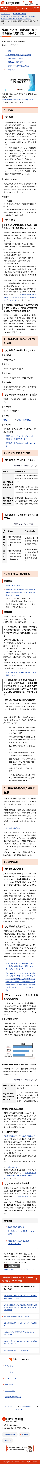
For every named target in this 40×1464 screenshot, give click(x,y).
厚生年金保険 (5, 16)
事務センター (8, 420)
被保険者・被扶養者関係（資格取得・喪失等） (16, 19)
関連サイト (20, 1409)
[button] (25, 3)
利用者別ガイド (10, 1366)
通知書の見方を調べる (13, 1397)
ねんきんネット (10, 1378)
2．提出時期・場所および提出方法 (18, 55)
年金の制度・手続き (5, 8)
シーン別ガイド (10, 1372)
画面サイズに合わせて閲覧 (23, 466)
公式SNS (8, 1440)
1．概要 (8, 51)
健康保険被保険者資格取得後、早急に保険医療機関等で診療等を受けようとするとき (19, 297)
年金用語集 (9, 1384)
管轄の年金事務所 (24, 420)
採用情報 (25, 1434)
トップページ (5, 14)
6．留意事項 (10, 70)
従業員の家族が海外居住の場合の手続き (16, 1316)
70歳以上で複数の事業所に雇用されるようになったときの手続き (20, 1333)
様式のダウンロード (15, 8)
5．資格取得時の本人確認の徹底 (17, 66)
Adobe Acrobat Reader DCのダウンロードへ (20, 1269)
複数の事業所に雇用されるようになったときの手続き (20, 1324)
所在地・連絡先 (10, 1434)
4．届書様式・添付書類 (14, 62)
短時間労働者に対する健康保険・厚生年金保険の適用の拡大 (19, 1175)
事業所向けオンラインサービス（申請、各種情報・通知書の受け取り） (20, 437)
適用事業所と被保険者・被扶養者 (24, 16)
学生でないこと (14, 1167)
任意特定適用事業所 (27, 1136)
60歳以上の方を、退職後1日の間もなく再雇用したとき (21, 674)
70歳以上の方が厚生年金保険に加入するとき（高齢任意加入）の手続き (20, 1342)
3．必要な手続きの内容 (14, 58)
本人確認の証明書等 (13, 828)
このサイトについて (10, 1406)
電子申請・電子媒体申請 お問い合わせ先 (20, 444)
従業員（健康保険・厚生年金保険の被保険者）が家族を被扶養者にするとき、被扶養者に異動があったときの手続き (20, 1307)
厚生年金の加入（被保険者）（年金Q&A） (21, 1232)
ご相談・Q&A (25, 8)
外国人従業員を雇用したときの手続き (16, 1350)
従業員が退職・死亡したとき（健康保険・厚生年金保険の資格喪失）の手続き (20, 1297)
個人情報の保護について (28, 1406)
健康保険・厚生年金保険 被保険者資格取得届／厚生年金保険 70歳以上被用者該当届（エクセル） (20, 592)
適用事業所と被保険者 (16, 1227)
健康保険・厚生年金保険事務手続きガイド (17, 99)
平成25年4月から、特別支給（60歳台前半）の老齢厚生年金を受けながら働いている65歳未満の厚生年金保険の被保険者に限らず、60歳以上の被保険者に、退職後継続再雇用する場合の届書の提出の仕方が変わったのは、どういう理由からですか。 (20, 981)
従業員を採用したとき (14, 585)
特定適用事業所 (11, 1136)
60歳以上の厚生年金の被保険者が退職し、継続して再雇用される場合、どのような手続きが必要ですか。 (20, 966)
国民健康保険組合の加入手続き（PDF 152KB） (19, 1242)
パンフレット (10, 1391)
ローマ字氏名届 (22, 1196)
